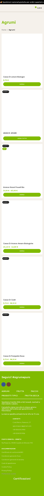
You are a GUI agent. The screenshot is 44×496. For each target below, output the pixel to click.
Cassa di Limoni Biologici (14, 77)
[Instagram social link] (9, 384)
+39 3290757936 (19, 433)
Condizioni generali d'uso (11, 456)
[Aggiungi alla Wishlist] (39, 36)
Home (4, 30)
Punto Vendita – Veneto (11, 439)
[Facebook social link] (3, 384)
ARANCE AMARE (10, 133)
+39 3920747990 (19, 430)
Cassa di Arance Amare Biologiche (18, 243)
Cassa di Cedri (9, 300)
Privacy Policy (7, 470)
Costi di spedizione (9, 463)
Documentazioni (8, 449)
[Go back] (4, 16)
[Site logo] (13, 8)
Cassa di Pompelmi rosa (13, 356)
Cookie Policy (7, 467)
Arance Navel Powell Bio (13, 187)
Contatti (16, 419)
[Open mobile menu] (2, 8)
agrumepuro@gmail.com (22, 426)
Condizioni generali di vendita (13, 460)
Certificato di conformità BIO (12, 452)
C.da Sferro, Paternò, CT (22, 422)
